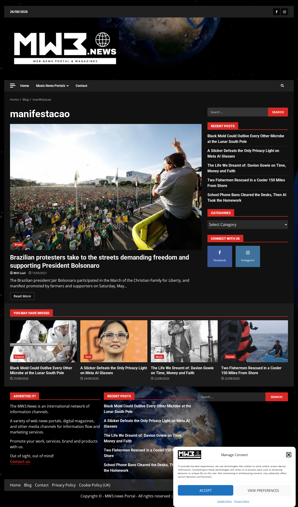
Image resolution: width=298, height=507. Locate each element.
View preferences (263, 490)
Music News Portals (50, 86)
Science (19, 356)
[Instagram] (284, 11)
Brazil (18, 244)
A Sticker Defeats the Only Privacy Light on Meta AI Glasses (113, 341)
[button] (288, 454)
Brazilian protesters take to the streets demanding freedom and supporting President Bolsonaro (106, 187)
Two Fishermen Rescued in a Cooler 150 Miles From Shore (254, 341)
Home (24, 86)
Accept (206, 490)
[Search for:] (237, 112)
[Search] (282, 85)
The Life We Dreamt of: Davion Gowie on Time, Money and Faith (184, 341)
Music (159, 356)
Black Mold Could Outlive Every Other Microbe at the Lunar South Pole (43, 341)
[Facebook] (276, 11)
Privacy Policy (241, 501)
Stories (230, 356)
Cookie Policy (224, 501)
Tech (88, 356)
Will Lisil (20, 273)
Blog (28, 485)
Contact (81, 86)
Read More (22, 296)
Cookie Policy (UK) (94, 485)
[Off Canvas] (13, 86)
